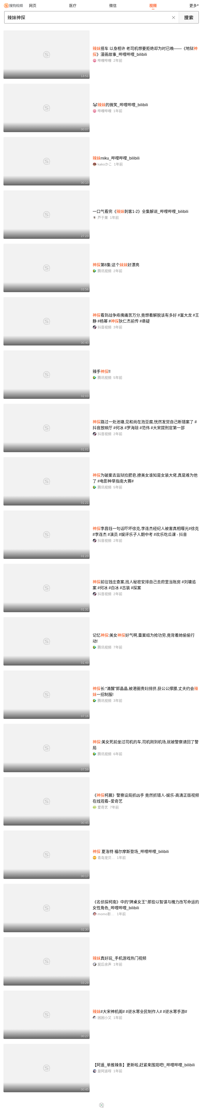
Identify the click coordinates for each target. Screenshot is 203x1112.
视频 (153, 5)
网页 (32, 5)
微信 (113, 5)
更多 (193, 5)
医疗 (72, 5)
